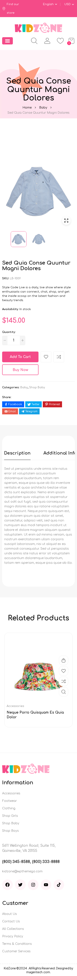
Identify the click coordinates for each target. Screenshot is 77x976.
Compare (63, 681)
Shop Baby (37, 387)
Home (27, 107)
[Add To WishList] (46, 357)
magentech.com (38, 972)
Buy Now (20, 370)
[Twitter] (20, 884)
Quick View (63, 691)
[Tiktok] (58, 884)
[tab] (17, 453)
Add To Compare (58, 357)
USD (67, 4)
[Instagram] (33, 884)
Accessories (15, 706)
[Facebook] (7, 884)
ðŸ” (66, 220)
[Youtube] (46, 884)
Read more (63, 660)
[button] (7, 40)
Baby (43, 107)
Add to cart (20, 357)
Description (17, 453)
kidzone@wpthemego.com (22, 871)
